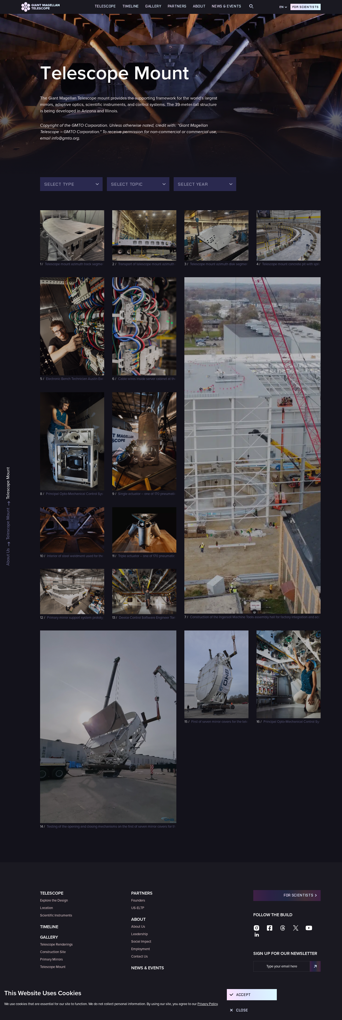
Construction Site (53, 952)
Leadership (139, 934)
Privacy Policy (207, 1004)
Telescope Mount (52, 967)
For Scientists (305, 7)
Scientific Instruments (56, 915)
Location (46, 908)
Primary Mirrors (51, 959)
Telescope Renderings (56, 944)
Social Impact (141, 941)
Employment (140, 949)
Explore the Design (54, 900)
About (138, 919)
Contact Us (139, 956)
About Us (138, 926)
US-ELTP (137, 908)
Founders (138, 900)
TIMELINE (130, 6)
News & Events (226, 6)
